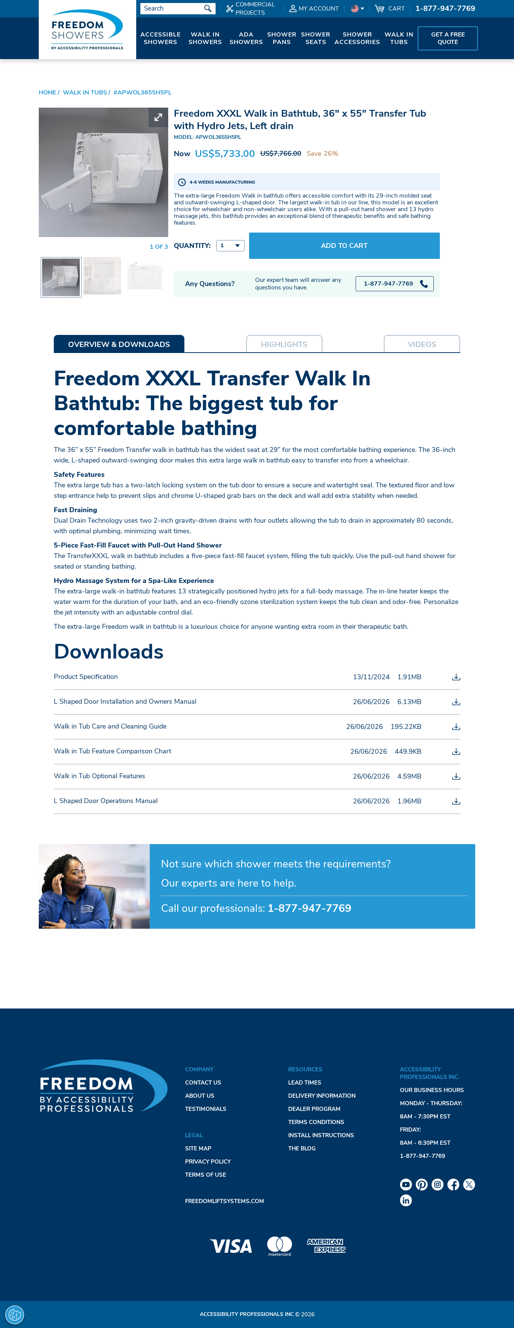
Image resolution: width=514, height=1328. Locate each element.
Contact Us (203, 1082)
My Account (319, 9)
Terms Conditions (316, 1122)
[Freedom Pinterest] (422, 1185)
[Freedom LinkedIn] (406, 1200)
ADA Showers (246, 38)
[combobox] (230, 245)
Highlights (284, 344)
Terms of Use (205, 1175)
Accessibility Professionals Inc (246, 1314)
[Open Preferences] (14, 1314)
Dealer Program (314, 1109)
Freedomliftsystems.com (224, 1201)
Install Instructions (321, 1135)
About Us (199, 1096)
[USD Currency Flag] (357, 8)
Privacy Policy (208, 1161)
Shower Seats (315, 38)
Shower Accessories (357, 38)
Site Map (198, 1148)
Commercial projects (255, 8)
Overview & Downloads (119, 344)
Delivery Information (322, 1096)
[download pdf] (456, 677)
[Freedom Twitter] (469, 1185)
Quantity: (192, 245)
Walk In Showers (205, 38)
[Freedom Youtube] (406, 1185)
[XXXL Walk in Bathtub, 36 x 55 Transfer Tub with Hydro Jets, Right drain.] (102, 262)
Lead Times (304, 1082)
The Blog (302, 1148)
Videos (422, 344)
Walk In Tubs (399, 38)
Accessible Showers (160, 38)
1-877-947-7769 (445, 8)
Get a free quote (448, 38)
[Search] (208, 8)
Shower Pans (282, 38)
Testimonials (206, 1109)
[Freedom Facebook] (453, 1185)
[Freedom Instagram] (438, 1185)
